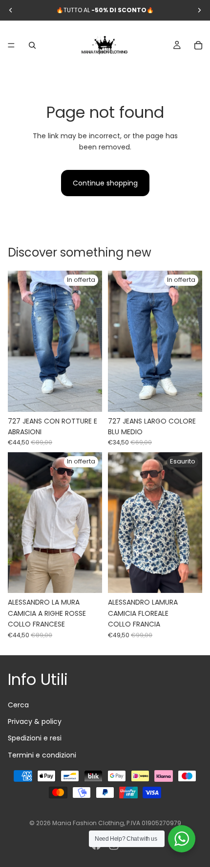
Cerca (18, 704)
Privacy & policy (35, 721)
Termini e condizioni (42, 754)
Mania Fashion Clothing (88, 823)
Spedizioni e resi (35, 738)
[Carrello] (198, 45)
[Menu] (11, 45)
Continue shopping (105, 183)
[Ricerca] (32, 45)
